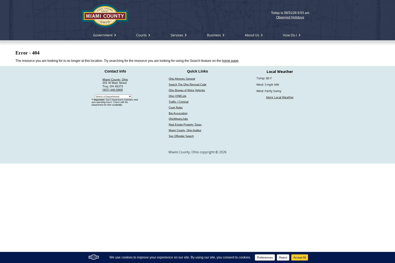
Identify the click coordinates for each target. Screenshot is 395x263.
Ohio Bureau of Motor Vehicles (187, 90)
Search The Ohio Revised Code (187, 84)
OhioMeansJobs (178, 118)
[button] (197, 15)
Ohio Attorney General (182, 78)
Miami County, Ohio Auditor (185, 130)
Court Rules (176, 107)
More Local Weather (280, 97)
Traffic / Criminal (178, 101)
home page (230, 60)
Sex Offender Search (181, 136)
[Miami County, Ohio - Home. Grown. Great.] (105, 15)
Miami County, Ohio (115, 79)
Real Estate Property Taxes (185, 124)
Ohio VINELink (177, 96)
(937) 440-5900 (112, 89)
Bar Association (178, 113)
